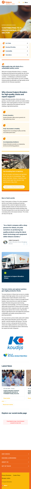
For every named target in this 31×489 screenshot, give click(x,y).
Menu (26, 2)
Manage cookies (6, 478)
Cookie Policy (16, 475)
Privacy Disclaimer (6, 475)
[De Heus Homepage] (8, 2)
